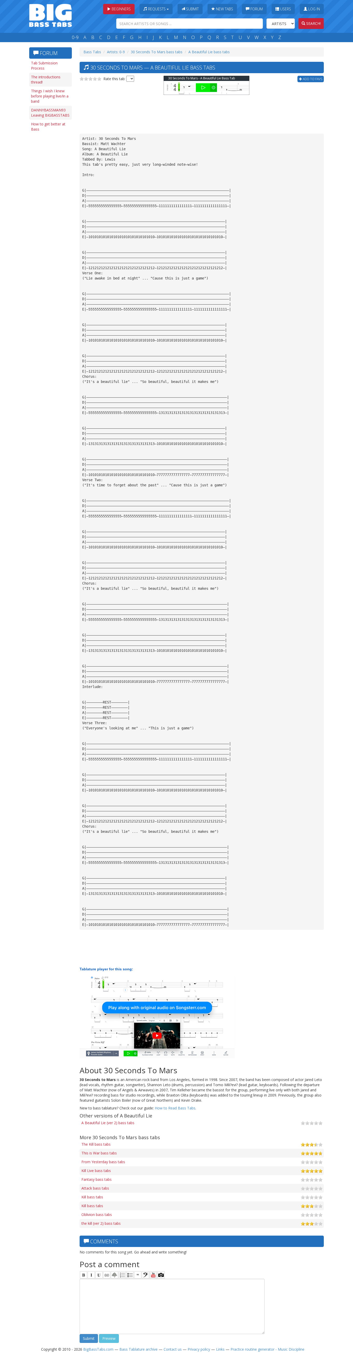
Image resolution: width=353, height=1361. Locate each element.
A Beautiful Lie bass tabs (209, 51)
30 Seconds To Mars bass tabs (156, 51)
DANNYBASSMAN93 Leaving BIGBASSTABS (50, 113)
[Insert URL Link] (106, 1275)
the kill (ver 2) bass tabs (101, 1223)
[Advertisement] (50, 213)
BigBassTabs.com (98, 1349)
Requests (157, 8)
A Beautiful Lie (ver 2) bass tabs (107, 1122)
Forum (256, 8)
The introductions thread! (45, 79)
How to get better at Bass (48, 127)
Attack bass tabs (95, 1188)
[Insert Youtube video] (153, 1275)
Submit (192, 8)
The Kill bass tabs (96, 1144)
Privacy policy (199, 1349)
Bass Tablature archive (138, 1349)
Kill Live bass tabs (96, 1170)
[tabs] (145, 1275)
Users (285, 8)
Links (220, 1349)
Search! (313, 23)
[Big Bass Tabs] (50, 14)
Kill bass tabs (92, 1196)
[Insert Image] (114, 1275)
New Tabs (224, 8)
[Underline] (99, 1275)
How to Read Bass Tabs (175, 1108)
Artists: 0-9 (116, 51)
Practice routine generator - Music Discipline (267, 1349)
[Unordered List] (130, 1275)
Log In (313, 8)
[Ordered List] (122, 1275)
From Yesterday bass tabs (103, 1161)
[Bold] (83, 1275)
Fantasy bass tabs (96, 1179)
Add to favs (312, 79)
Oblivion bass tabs (96, 1214)
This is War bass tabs (99, 1153)
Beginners (121, 8)
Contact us (173, 1349)
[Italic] (91, 1275)
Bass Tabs (92, 51)
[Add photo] (161, 1275)
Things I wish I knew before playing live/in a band (49, 96)
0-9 (75, 37)
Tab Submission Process (44, 66)
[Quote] (137, 1275)
